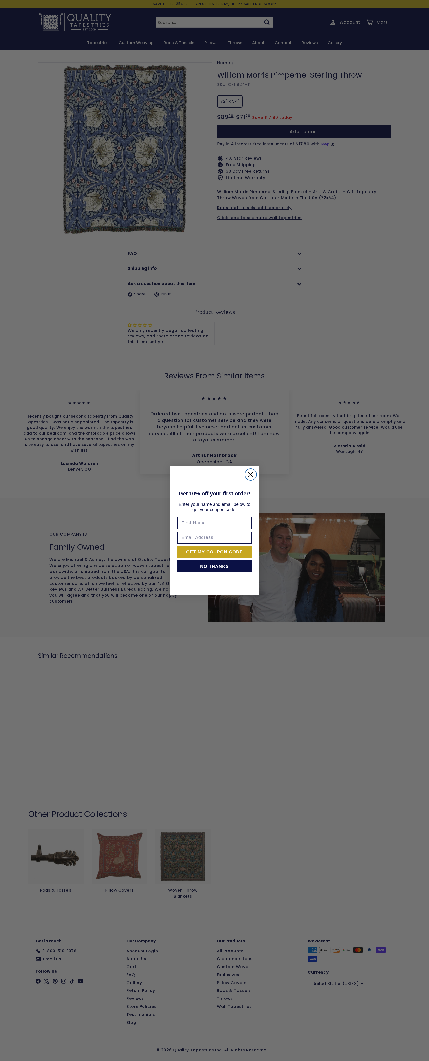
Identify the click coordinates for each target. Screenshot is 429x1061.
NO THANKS (214, 566)
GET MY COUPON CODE (214, 551)
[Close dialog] (251, 474)
